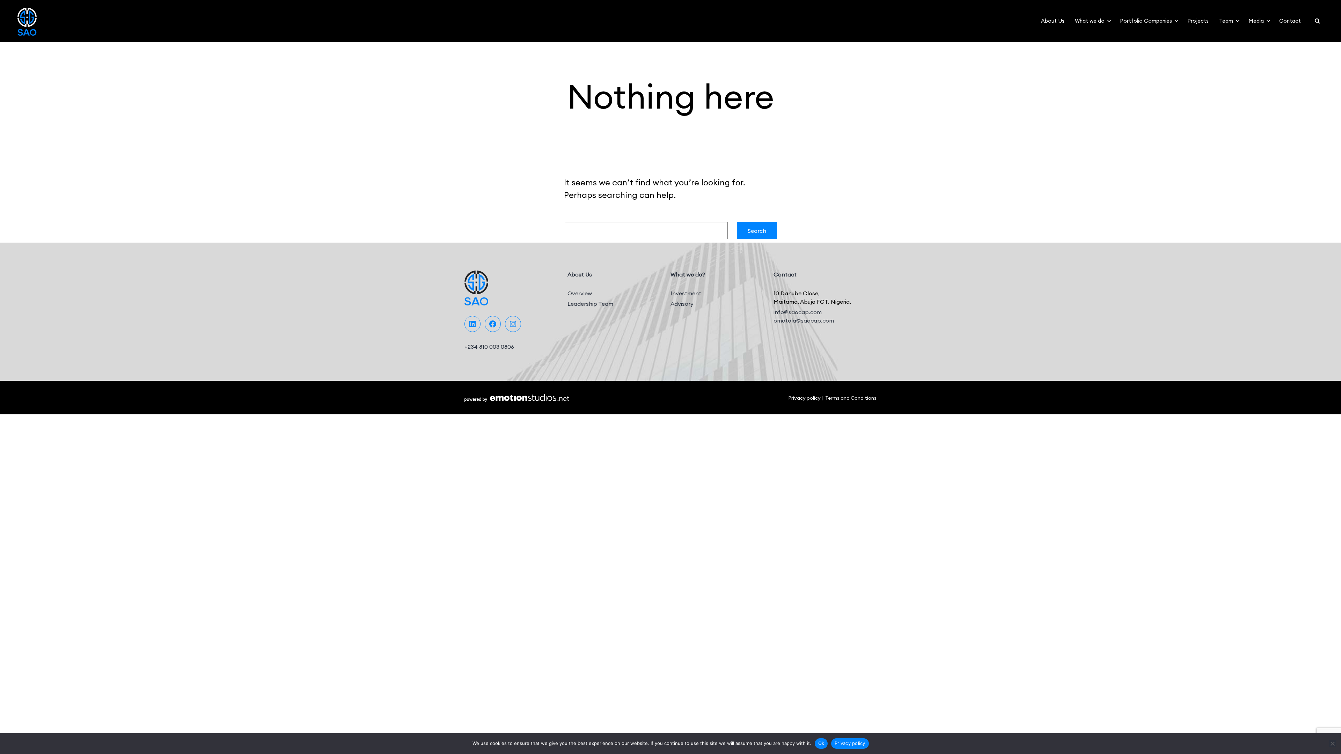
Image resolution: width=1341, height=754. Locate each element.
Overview (579, 293)
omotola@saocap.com (804, 320)
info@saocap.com (798, 312)
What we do (1090, 20)
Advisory (682, 303)
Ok (821, 743)
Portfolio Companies (1146, 20)
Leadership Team (590, 303)
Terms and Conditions (851, 398)
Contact (1290, 20)
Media (1256, 20)
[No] (1332, 743)
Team (1226, 20)
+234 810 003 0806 (489, 346)
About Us (1052, 20)
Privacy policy (804, 398)
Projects (1198, 20)
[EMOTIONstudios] (516, 397)
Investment (685, 293)
